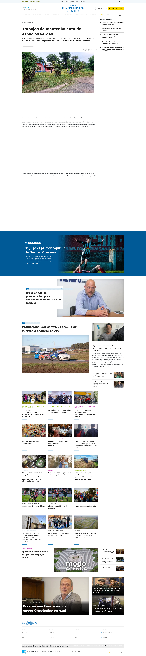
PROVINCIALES (83, 14)
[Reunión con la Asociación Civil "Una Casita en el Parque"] (60, 430)
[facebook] (114, 1)
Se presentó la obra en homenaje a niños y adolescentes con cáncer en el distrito (113, 49)
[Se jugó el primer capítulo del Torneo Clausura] (90, 254)
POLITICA (76, 14)
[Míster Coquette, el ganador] (86, 495)
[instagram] (122, 1)
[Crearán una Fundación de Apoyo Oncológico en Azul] (55, 596)
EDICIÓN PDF (105, 14)
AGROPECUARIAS (68, 14)
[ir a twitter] (76, 651)
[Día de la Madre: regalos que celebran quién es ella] (60, 461)
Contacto (105, 637)
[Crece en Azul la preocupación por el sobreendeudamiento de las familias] (90, 298)
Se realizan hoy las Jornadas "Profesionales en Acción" (111, 42)
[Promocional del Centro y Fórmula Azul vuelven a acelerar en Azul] (55, 354)
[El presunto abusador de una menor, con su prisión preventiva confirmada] (108, 332)
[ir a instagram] (82, 651)
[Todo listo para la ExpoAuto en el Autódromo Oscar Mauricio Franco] (86, 522)
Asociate (116, 8)
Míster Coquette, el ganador (85, 506)
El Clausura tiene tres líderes (33, 506)
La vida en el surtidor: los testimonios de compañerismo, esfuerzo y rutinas (111, 36)
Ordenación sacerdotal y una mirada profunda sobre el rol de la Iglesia (108, 551)
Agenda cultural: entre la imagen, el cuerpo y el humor (35, 554)
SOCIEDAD (39, 14)
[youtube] (120, 1)
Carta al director (107, 632)
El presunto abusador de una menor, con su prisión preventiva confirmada (106, 348)
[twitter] (117, 1)
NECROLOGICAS (25, 639)
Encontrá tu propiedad (35, 1)
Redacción (105, 629)
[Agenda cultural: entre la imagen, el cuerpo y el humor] (76, 560)
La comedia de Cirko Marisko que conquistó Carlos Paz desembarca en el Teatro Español (102, 375)
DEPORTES (46, 14)
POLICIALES (54, 14)
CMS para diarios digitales (118, 652)
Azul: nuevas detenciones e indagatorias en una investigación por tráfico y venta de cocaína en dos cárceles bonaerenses (32, 477)
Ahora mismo (26, 14)
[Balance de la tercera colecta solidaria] (34, 430)
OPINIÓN (60, 14)
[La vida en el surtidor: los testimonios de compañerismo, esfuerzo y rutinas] (86, 397)
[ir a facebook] (72, 651)
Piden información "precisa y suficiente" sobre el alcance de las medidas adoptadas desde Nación (108, 559)
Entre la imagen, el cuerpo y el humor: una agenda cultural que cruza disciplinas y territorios (107, 590)
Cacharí (67, 1)
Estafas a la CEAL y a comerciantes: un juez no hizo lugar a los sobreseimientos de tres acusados (32, 537)
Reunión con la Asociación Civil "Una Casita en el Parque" (113, 23)
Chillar (82, 1)
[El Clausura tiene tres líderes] (34, 495)
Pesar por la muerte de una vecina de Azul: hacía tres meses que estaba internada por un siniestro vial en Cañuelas (107, 609)
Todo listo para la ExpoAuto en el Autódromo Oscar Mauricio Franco (85, 535)
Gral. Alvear (74, 1)
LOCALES (33, 14)
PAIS (90, 14)
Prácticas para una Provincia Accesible (107, 568)
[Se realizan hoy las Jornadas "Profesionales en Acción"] (60, 397)
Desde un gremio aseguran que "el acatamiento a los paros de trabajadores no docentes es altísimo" (102, 384)
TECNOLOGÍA (95, 14)
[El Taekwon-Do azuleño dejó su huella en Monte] (60, 522)
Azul (62, 1)
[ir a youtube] (79, 651)
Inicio (23, 629)
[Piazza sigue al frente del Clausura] (60, 495)
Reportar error (107, 634)
